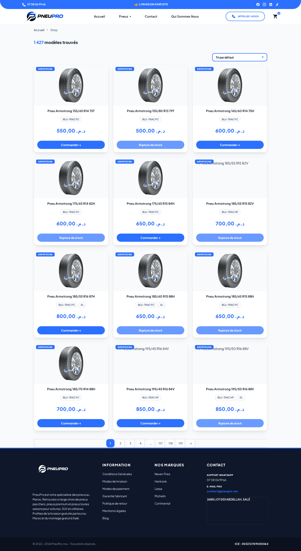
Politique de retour (114, 503)
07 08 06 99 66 (36, 4)
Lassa (158, 488)
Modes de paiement (115, 488)
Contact (151, 16)
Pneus (123, 16)
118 (171, 443)
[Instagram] (264, 4)
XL (82, 304)
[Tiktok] (277, 4)
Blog (105, 518)
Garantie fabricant (114, 496)
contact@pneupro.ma (222, 491)
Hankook (161, 481)
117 (160, 443)
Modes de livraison (114, 481)
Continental (162, 503)
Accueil (99, 16)
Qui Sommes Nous (185, 16)
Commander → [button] (71, 145)
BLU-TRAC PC (71, 119)
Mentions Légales (114, 511)
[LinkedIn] (270, 4)
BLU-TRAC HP (230, 212)
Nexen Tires (162, 474)
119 (181, 443)
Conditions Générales (117, 474)
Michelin (160, 496)
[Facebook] (258, 4)
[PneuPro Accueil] (44, 16)
